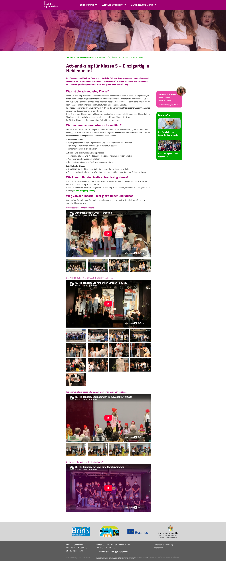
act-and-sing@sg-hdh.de (83, 190)
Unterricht (112, 5)
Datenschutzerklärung (163, 544)
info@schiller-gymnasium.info (115, 551)
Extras (142, 5)
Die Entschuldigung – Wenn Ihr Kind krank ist (168, 134)
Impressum (158, 547)
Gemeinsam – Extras (85, 57)
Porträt (87, 5)
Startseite (70, 57)
